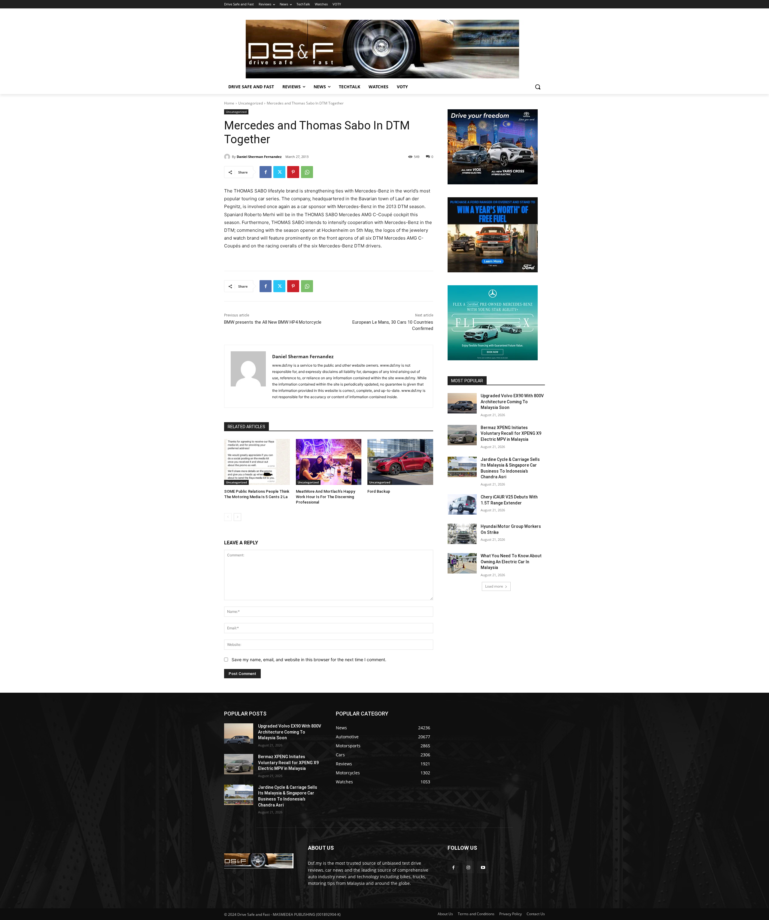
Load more (494, 586)
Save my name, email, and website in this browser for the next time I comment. (309, 659)
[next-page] (237, 517)
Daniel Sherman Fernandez (259, 156)
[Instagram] (468, 867)
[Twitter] (279, 172)
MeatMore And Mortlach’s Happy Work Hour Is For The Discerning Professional (325, 496)
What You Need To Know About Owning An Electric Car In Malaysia (511, 561)
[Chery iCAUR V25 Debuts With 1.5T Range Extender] (462, 504)
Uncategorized (250, 103)
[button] (537, 87)
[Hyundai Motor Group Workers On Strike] (462, 534)
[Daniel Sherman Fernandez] (228, 157)
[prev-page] (228, 517)
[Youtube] (483, 867)
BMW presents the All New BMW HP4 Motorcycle (272, 322)
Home (229, 103)
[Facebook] (266, 172)
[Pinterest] (293, 172)
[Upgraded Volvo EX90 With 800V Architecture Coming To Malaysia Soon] (462, 403)
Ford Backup (378, 491)
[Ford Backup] (400, 462)
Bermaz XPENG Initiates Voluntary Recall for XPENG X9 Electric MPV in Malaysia (511, 433)
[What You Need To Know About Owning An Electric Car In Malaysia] (462, 563)
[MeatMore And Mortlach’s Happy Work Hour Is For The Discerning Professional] (329, 462)
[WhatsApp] (307, 172)
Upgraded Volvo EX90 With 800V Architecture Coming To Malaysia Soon (512, 401)
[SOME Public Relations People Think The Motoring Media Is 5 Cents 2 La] (257, 462)
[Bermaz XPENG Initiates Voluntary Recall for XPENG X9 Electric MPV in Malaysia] (462, 435)
